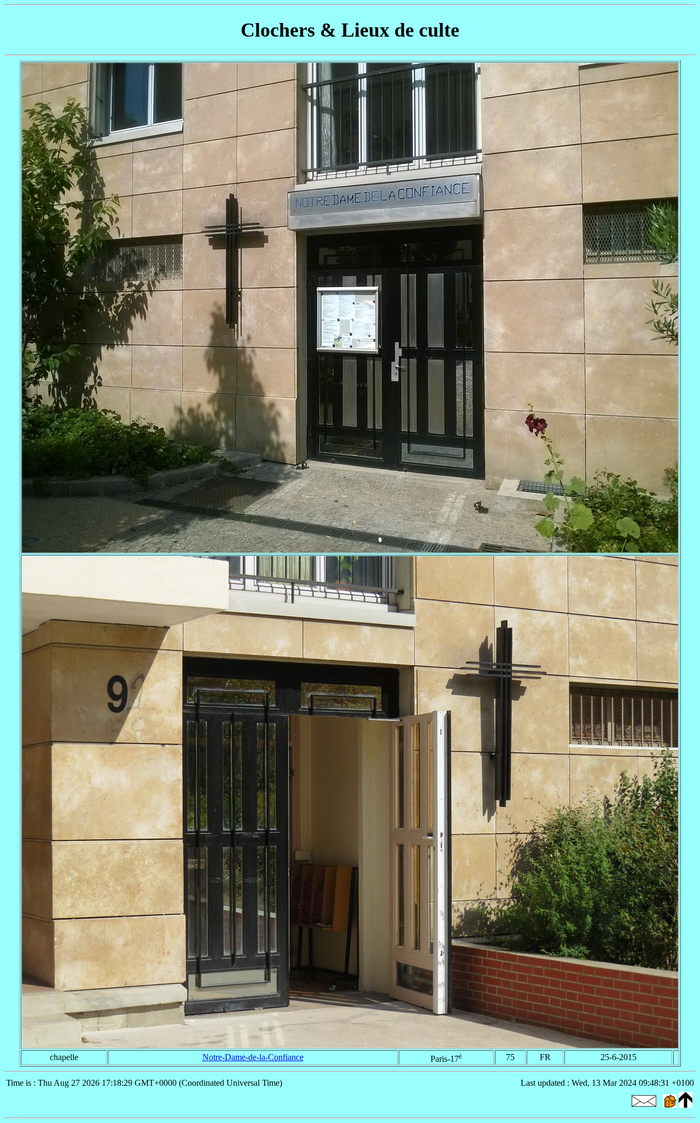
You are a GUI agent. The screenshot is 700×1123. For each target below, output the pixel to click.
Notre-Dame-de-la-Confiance (253, 1057)
